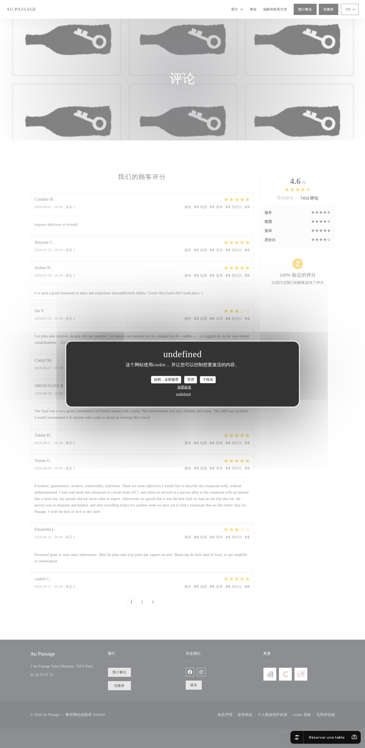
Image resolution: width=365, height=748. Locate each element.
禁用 (190, 379)
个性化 (208, 379)
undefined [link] (183, 394)
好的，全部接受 (166, 379)
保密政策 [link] (184, 387)
